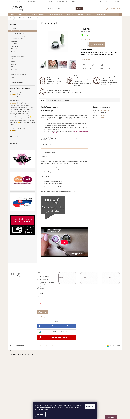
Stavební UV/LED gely (19, 33)
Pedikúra (13, 54)
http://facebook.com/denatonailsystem (47, 283)
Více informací (48, 409)
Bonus (50, 2)
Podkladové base (53, 133)
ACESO (13, 51)
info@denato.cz (44, 276)
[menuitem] (12, 14)
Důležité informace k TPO (18, 82)
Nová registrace (41, 316)
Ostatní (13, 72)
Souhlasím (90, 406)
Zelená (103, 115)
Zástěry (13, 64)
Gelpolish (14, 41)
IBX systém (14, 46)
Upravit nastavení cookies (47, 346)
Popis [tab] (42, 100)
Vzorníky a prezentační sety (19, 75)
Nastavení (40, 414)
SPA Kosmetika (15, 67)
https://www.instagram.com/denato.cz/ (47, 288)
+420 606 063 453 (44, 279)
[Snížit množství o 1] (88, 46)
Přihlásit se (42, 312)
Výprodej (13, 80)
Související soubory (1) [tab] (54, 100)
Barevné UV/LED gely (19, 36)
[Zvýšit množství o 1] (88, 43)
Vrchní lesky (78, 131)
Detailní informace (86, 59)
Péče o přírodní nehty (17, 49)
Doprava (74, 2)
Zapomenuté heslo (42, 318)
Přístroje (13, 59)
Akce (12, 77)
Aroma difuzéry (15, 70)
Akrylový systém (18, 39)
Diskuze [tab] (67, 100)
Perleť (103, 118)
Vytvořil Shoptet (115, 346)
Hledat (79, 8)
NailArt (13, 62)
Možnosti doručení (86, 39)
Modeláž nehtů (15, 31)
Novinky (13, 28)
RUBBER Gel (14, 44)
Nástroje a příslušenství (18, 57)
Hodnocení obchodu (62, 2)
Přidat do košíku (98, 44)
